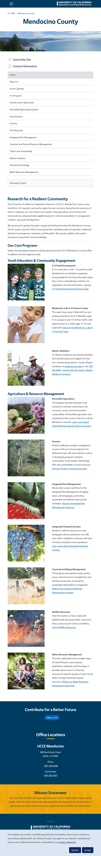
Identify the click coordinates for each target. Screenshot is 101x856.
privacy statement (67, 842)
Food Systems (16, 116)
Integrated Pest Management (23, 137)
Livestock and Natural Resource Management (31, 144)
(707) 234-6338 (51, 765)
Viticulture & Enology (19, 165)
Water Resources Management (24, 172)
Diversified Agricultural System (24, 109)
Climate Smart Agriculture (22, 102)
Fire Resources (16, 130)
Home (12, 74)
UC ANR (11, 13)
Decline (75, 850)
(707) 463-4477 (51, 775)
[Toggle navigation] (11, 3)
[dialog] (50, 842)
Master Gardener (17, 158)
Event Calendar (17, 88)
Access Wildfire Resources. (64, 627)
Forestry (13, 123)
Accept (87, 850)
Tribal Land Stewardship (21, 151)
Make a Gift (52, 717)
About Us (14, 81)
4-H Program (16, 95)
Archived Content (18, 183)
